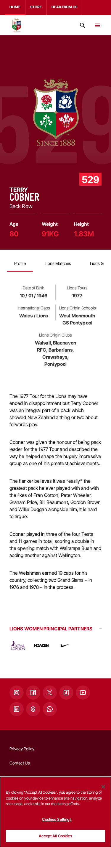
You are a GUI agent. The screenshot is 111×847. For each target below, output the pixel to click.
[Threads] (33, 709)
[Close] (103, 787)
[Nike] (65, 645)
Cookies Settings (57, 819)
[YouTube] (83, 692)
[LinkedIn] (16, 709)
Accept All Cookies (55, 835)
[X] (50, 692)
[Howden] (41, 645)
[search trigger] (82, 25)
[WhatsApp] (50, 709)
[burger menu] (97, 25)
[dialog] (55, 812)
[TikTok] (66, 692)
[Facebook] (33, 692)
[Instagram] (16, 692)
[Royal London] (17, 645)
